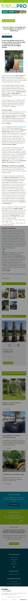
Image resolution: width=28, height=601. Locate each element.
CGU (14, 586)
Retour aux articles (9, 20)
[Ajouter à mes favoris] (14, 345)
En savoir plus (14, 504)
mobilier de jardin (6, 278)
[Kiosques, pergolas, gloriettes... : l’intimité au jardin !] (14, 389)
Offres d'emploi (14, 559)
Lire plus (8, 409)
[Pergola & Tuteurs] (14, 331)
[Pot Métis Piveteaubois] (22, 293)
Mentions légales (14, 581)
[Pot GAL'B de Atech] (14, 306)
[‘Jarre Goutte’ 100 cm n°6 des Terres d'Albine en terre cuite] (14, 293)
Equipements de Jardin (7, 36)
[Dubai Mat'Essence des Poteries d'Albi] (6, 306)
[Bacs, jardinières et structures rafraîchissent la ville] (14, 422)
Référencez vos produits (14, 574)
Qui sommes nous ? (14, 557)
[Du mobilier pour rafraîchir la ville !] (14, 461)
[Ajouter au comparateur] (18, 345)
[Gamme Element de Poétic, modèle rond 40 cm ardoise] (6, 293)
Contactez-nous (14, 564)
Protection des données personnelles (14, 583)
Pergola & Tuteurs (8, 349)
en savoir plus (8, 362)
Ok (21, 521)
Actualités (14, 561)
